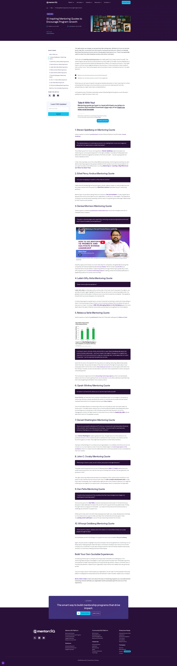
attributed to (95, 134)
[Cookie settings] (3, 663)
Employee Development (70, 648)
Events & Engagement (97, 636)
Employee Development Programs (73, 635)
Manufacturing (95, 648)
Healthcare (94, 646)
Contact (121, 653)
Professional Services (97, 651)
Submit (58, 114)
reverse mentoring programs (96, 271)
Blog (51, 8)
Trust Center (122, 638)
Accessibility (122, 640)
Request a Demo (123, 641)
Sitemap (97, 660)
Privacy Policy (91, 660)
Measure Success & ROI (70, 640)
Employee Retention (70, 646)
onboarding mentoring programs (104, 376)
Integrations (122, 635)
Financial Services (96, 644)
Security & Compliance (124, 636)
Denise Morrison (103, 211)
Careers (124, 651)
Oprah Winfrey (79, 397)
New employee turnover (104, 367)
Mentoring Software (69, 633)
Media (93, 649)
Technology (94, 652)
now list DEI (118, 267)
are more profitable (100, 267)
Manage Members (96, 635)
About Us (121, 648)
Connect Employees (70, 636)
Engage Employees (69, 638)
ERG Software (95, 633)
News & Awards (122, 649)
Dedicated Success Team (125, 633)
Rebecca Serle (123, 317)
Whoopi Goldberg (122, 537)
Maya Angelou (108, 401)
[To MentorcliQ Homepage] (51, 2)
